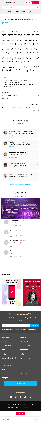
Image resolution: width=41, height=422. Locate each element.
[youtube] (20, 397)
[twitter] (15, 397)
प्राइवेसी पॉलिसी (12, 405)
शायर (9, 11)
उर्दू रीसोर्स (4, 354)
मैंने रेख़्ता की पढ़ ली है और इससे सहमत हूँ (20, 329)
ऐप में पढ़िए (21, 413)
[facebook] (11, 397)
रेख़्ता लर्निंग (23, 373)
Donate (28, 3)
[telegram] (30, 397)
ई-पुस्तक (30, 11)
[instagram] (25, 397)
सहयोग (4, 341)
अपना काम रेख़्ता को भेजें (9, 358)
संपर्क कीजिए (24, 350)
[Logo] (9, 3)
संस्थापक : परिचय (25, 345)
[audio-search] (37, 7)
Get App (35, 3)
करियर (22, 354)
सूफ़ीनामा (23, 369)
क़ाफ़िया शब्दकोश (6, 345)
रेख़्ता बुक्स (5, 378)
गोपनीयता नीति (15, 329)
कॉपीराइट (30, 405)
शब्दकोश (18, 11)
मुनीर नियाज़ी (5, 23)
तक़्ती (3, 350)
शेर (14, 11)
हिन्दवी (3, 369)
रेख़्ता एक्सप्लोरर (25, 358)
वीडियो (24, 11)
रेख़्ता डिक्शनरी (6, 373)
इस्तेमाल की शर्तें (22, 405)
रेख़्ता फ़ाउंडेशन (24, 341)
